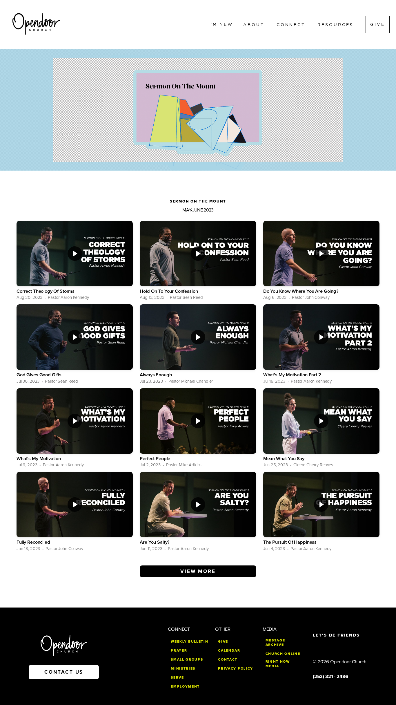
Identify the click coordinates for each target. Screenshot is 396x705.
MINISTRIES (183, 668)
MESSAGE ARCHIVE (275, 642)
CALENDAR (229, 650)
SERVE (177, 677)
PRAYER (179, 650)
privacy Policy (235, 668)
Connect (292, 24)
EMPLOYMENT (185, 686)
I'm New (220, 24)
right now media (278, 663)
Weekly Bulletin (189, 641)
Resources (336, 24)
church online (283, 654)
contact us (63, 672)
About (255, 24)
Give (377, 24)
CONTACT (227, 659)
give (223, 641)
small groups (187, 659)
